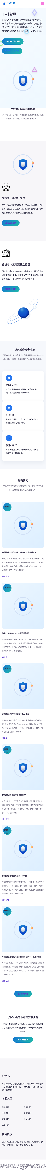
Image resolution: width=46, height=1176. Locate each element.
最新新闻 (5, 1107)
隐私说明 (27, 1119)
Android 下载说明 (12, 41)
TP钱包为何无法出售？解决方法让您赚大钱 (19, 552)
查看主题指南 (10, 223)
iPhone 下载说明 (12, 51)
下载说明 (5, 1113)
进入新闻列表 (23, 994)
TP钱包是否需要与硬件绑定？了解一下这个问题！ (22, 957)
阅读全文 (5, 576)
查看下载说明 (23, 1040)
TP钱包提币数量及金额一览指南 (14, 876)
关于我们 (27, 1113)
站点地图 (5, 1125)
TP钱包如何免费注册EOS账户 (14, 795)
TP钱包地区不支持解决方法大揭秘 (15, 714)
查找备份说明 (10, 289)
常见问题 (27, 1107)
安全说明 (5, 1119)
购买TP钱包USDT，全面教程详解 (15, 633)
